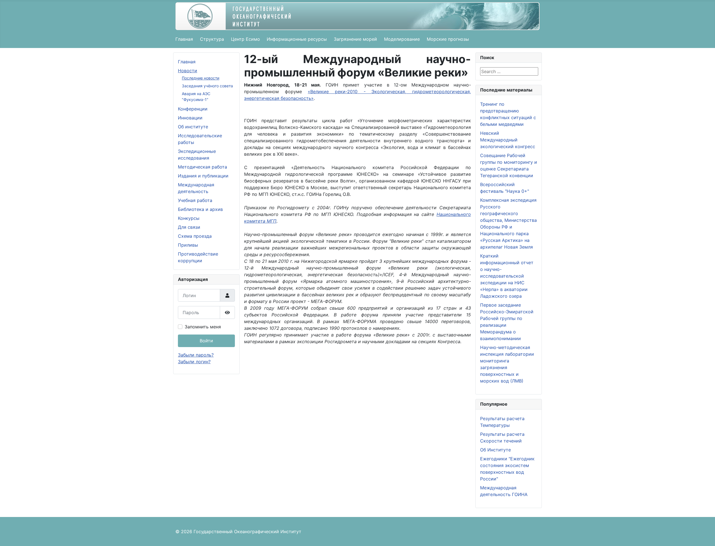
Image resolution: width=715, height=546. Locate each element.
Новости (187, 70)
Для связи (189, 227)
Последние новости (200, 78)
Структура (212, 39)
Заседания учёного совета (207, 85)
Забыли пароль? (196, 355)
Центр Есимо (245, 39)
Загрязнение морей (355, 39)
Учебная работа (195, 200)
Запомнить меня (203, 326)
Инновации (190, 118)
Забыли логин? (194, 361)
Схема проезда (195, 236)
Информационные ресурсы (297, 39)
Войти (206, 340)
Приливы (188, 245)
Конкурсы (188, 218)
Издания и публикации (203, 176)
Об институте (193, 126)
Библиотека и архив (200, 209)
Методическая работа (202, 167)
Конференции (193, 109)
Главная (184, 39)
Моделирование (402, 39)
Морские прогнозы (448, 39)
